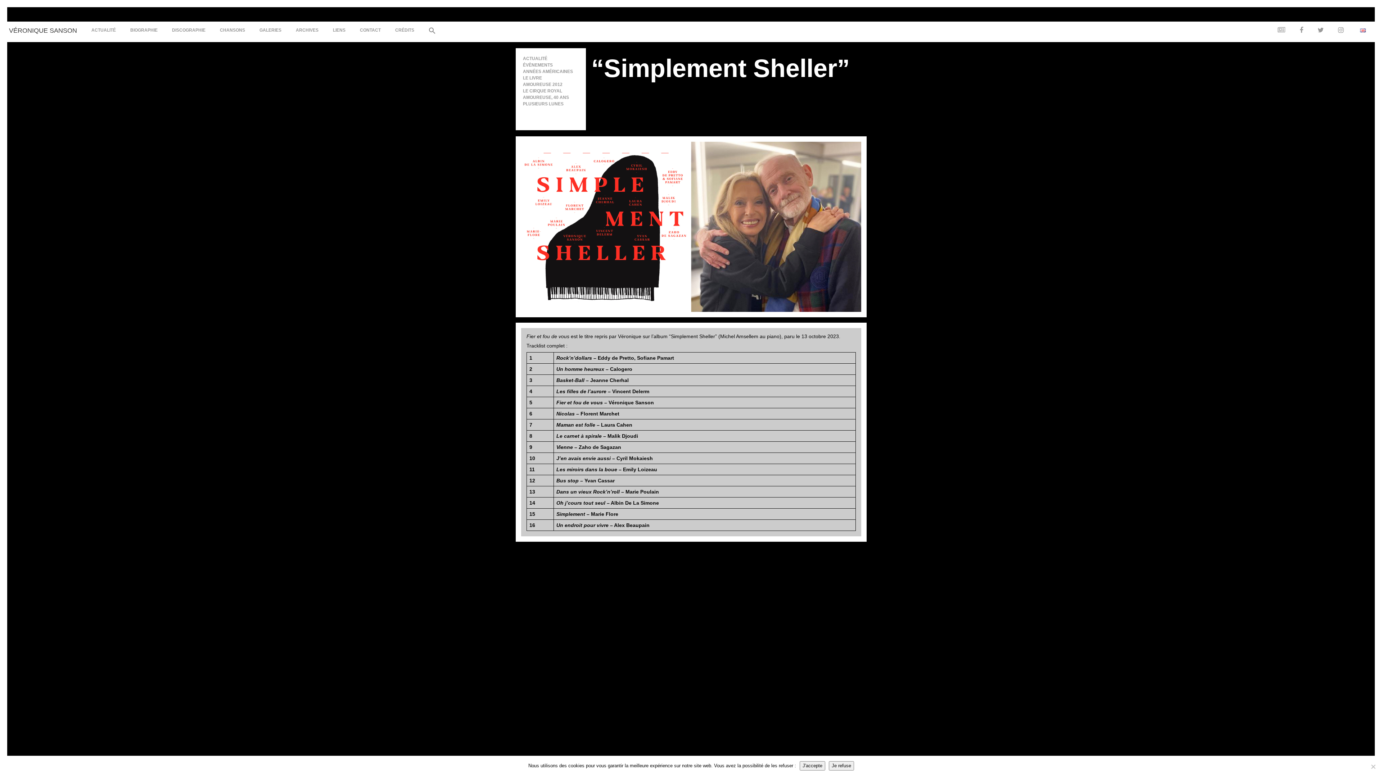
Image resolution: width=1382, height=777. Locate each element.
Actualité (103, 30)
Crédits (404, 30)
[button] (430, 32)
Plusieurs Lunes (543, 103)
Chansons (232, 30)
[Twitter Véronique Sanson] (1319, 30)
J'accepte (812, 765)
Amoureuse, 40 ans (546, 97)
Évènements (538, 65)
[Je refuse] (1373, 766)
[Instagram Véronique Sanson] (1339, 30)
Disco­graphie (189, 30)
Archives (307, 30)
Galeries (270, 30)
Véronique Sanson (43, 30)
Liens (339, 30)
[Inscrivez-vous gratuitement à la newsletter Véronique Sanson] (1280, 30)
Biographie (144, 30)
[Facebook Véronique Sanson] (1300, 30)
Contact (370, 30)
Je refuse (841, 765)
